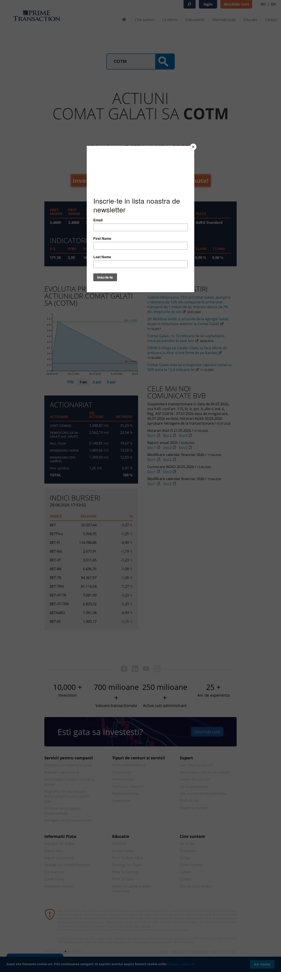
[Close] (193, 147)
